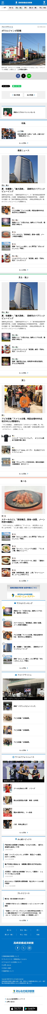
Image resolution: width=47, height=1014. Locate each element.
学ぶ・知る (43, 7)
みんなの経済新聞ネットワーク (23, 991)
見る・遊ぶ (19, 7)
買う (25, 7)
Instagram (29, 948)
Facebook (17, 948)
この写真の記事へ (22, 69)
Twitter (23, 948)
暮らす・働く (33, 7)
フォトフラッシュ (7, 27)
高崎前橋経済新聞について (11, 956)
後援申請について (8, 971)
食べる (11, 7)
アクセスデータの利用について (12, 962)
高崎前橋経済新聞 (23, 2)
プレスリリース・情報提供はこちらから (15, 959)
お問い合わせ (7, 965)
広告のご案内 (7, 968)
